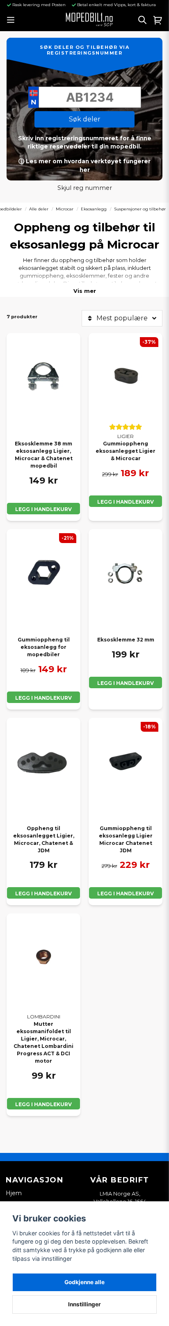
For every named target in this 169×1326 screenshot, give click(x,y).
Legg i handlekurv (43, 509)
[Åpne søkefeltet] (142, 19)
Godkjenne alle (84, 1282)
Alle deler (38, 209)
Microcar (64, 209)
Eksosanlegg (94, 209)
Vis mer (84, 291)
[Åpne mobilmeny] (10, 20)
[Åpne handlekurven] (158, 19)
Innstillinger (84, 1304)
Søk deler (84, 119)
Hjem (14, 1193)
